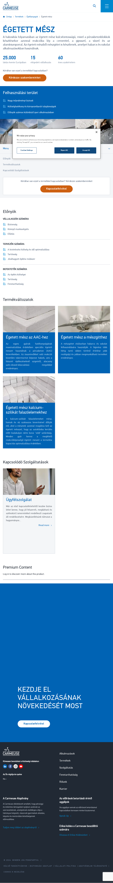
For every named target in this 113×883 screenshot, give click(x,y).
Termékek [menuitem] (64, 761)
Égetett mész (46, 17)
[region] (56, 144)
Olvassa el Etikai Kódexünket (73, 835)
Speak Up (64, 816)
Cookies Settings (27, 150)
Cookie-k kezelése (14, 872)
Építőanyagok (32, 17)
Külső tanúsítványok (15, 866)
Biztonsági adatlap (41, 866)
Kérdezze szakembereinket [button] (24, 78)
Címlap (9, 17)
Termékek (19, 17)
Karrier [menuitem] (63, 789)
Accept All (86, 150)
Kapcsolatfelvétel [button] (56, 189)
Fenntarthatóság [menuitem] (68, 775)
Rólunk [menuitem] (63, 782)
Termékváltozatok (11, 165)
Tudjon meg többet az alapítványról (20, 827)
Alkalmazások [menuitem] (67, 754)
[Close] (96, 132)
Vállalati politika (65, 866)
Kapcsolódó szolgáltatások (16, 170)
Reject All (64, 150)
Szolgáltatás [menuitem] (66, 768)
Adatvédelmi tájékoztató (93, 866)
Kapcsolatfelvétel (34, 724)
